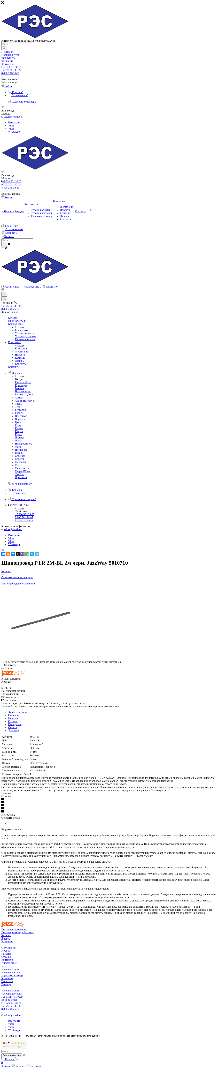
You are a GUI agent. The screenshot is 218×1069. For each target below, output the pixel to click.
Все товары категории (14, 929)
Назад (21, 327)
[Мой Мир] (13, 554)
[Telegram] (37, 554)
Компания (21, 348)
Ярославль (21, 477)
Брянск (19, 412)
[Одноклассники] (8, 554)
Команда (6, 953)
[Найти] (4, 48)
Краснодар (21, 385)
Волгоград (21, 416)
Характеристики (17, 712)
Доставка (13, 730)
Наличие (13, 718)
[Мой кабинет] (2, 290)
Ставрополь (22, 468)
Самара (19, 397)
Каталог (6, 935)
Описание (14, 715)
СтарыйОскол (23, 471)
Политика (7, 981)
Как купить (21, 330)
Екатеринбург (23, 382)
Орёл (18, 446)
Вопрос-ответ (9, 999)
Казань (19, 428)
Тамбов (19, 474)
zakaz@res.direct (13, 116)
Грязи (18, 422)
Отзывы (13, 721)
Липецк (19, 437)
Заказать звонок (24, 520)
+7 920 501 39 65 (11, 67)
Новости (6, 950)
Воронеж (20, 419)
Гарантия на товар (12, 975)
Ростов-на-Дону (24, 394)
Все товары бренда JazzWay (17, 932)
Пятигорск (21, 449)
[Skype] (32, 554)
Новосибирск (23, 391)
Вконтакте (14, 122)
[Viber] (22, 554)
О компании (8, 947)
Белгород (20, 409)
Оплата (12, 727)
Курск (18, 434)
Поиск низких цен (12, 1055)
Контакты (7, 959)
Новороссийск (23, 443)
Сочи (18, 465)
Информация (9, 962)
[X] (18, 554)
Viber (11, 125)
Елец (18, 425)
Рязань (18, 452)
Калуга (19, 431)
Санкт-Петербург (25, 400)
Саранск (20, 455)
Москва (19, 388)
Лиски (18, 440)
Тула (17, 406)
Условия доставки (11, 972)
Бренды (5, 938)
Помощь (6, 984)
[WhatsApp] (27, 554)
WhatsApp (14, 131)
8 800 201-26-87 (10, 73)
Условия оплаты (10, 969)
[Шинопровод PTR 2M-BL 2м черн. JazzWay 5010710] (39, 658)
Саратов (20, 458)
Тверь (18, 403)
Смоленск (21, 462)
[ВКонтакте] (3, 554)
